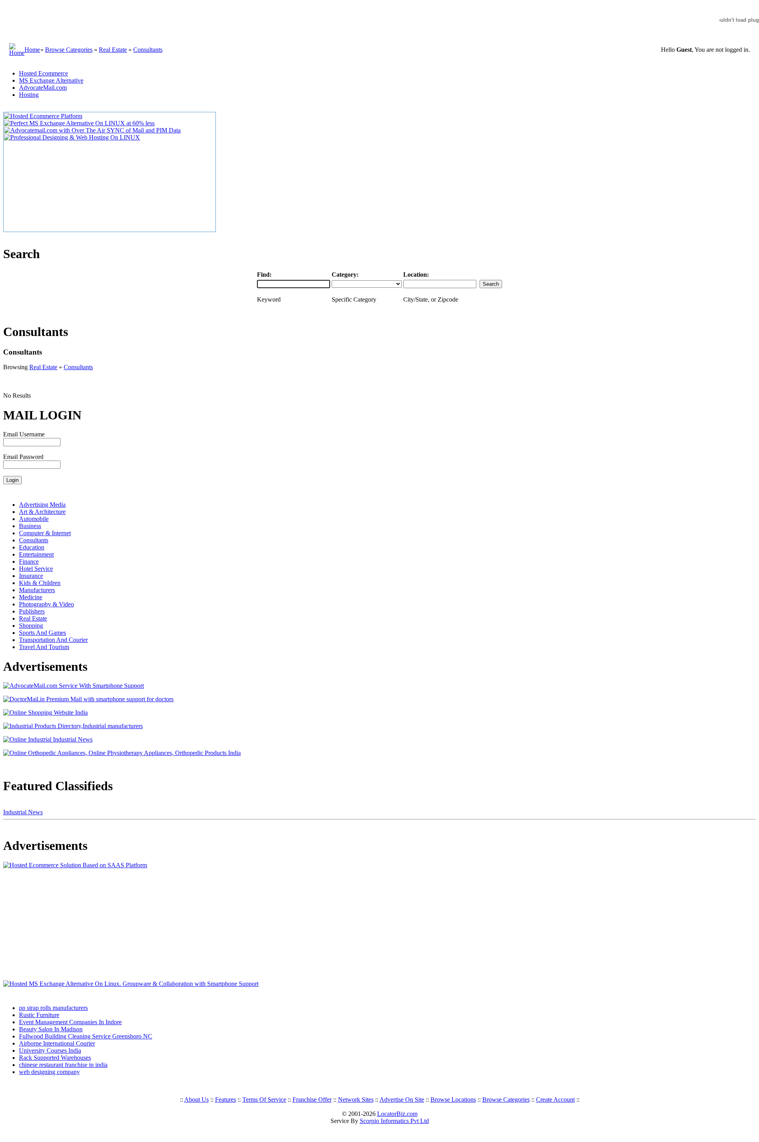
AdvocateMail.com (43, 87)
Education (31, 547)
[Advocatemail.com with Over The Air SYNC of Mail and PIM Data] (92, 130)
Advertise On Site (402, 1099)
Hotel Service (36, 568)
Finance (29, 561)
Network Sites (356, 1099)
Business (30, 526)
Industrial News (23, 812)
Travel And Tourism (44, 647)
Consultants (147, 49)
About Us (196, 1099)
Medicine (30, 597)
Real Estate (113, 49)
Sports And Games (42, 632)
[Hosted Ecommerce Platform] (43, 116)
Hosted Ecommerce (43, 73)
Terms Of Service (264, 1099)
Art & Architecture (42, 511)
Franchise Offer (312, 1099)
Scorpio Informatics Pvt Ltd (394, 1120)
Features (225, 1099)
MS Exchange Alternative (51, 80)
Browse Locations (453, 1099)
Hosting (29, 94)
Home (32, 49)
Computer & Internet (45, 533)
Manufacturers (37, 590)
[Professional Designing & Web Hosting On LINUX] (72, 137)
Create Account (555, 1099)
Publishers (32, 611)
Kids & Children (39, 582)
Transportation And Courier (53, 639)
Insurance (31, 575)
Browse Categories (69, 49)
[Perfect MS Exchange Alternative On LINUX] (79, 123)
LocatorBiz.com (397, 1113)
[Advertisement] (52, 924)
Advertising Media (42, 504)
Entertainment (36, 554)
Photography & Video (46, 604)
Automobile (34, 518)
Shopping (31, 625)
